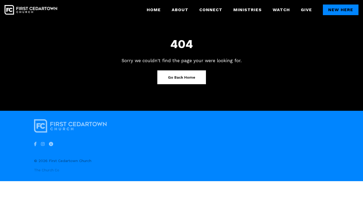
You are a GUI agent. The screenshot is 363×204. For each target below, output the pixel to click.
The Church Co (46, 170)
